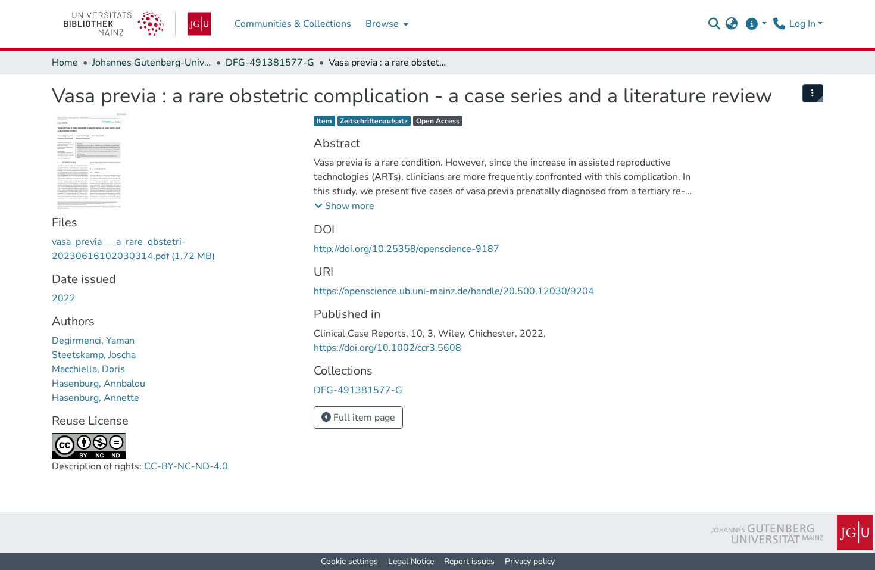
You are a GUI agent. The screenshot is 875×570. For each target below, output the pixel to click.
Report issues (469, 561)
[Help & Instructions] (755, 24)
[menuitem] (385, 24)
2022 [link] (64, 298)
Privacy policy (530, 561)
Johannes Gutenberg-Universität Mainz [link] (151, 62)
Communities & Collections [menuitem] (293, 23)
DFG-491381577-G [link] (270, 62)
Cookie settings (349, 561)
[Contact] (778, 24)
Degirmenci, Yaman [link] (93, 340)
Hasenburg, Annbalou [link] (98, 383)
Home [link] (65, 62)
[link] (137, 24)
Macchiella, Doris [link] (88, 369)
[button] (714, 24)
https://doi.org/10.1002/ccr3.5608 (387, 347)
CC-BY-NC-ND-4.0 (186, 466)
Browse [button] (382, 23)
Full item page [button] (363, 417)
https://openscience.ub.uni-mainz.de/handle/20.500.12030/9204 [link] (454, 291)
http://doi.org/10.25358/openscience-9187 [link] (406, 249)
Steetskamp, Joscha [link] (94, 355)
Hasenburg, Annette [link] (95, 397)
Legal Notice (411, 561)
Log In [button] (803, 23)
